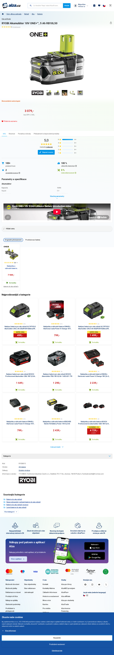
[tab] (4, 133)
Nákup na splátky (12, 600)
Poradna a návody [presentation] (24, 134)
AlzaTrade (65, 604)
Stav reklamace (29, 588)
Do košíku (21, 342)
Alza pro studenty (67, 600)
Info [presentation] (4, 134)
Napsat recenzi (47, 152)
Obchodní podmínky (13, 604)
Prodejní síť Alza (12, 596)
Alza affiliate (65, 596)
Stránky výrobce (24, 470)
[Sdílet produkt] (110, 22)
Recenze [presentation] (12, 134)
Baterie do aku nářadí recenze (17, 505)
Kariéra (45, 604)
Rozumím (57, 638)
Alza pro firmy (66, 584)
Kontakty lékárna (49, 588)
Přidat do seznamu (10, 121)
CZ (87, 595)
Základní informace (50, 592)
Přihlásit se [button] (81, 6)
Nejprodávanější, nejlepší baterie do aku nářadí (23, 502)
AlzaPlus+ (65, 592)
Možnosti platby (11, 588)
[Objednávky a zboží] (94, 5)
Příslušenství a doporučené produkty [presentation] (46, 134)
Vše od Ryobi (6, 19)
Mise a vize (47, 600)
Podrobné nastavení (57, 644)
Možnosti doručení (12, 584)
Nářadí (26, 14)
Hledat (66, 5)
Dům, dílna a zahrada (14, 14)
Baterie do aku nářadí (11, 286)
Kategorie (7, 456)
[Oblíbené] (99, 5)
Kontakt (45, 584)
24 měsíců (22, 467)
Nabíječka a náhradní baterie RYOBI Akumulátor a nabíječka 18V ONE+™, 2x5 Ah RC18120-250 (11, 267)
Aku (33, 14)
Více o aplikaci (16, 559)
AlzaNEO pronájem (68, 588)
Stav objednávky (30, 584)
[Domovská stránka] (3, 14)
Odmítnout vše (57, 651)
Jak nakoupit (28, 592)
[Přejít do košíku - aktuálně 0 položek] (110, 5)
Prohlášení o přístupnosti (10, 610)
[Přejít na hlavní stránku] (11, 5)
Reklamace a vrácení (13, 592)
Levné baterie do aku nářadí (16, 507)
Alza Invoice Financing (65, 610)
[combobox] (45, 5)
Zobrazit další (55, 447)
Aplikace (46, 612)
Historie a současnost (51, 596)
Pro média (46, 608)
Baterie (40, 14)
